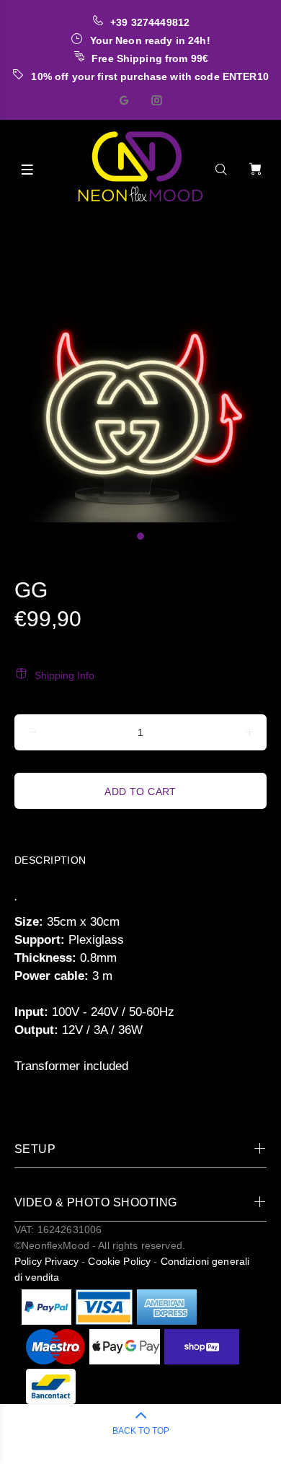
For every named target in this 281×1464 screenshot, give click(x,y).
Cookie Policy (119, 1261)
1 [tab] (140, 536)
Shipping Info (64, 675)
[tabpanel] (140, 381)
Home (19, 229)
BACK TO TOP (140, 1431)
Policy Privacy (46, 1261)
